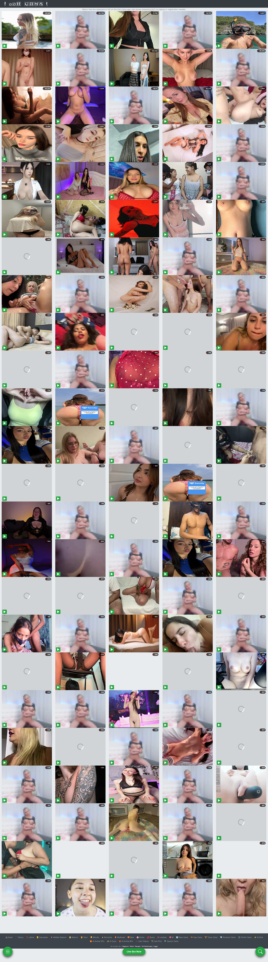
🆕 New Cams (182, 937)
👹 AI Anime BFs (126, 941)
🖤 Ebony (19, 937)
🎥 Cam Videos (142, 941)
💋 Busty (151, 937)
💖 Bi (171, 937)
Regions (126, 946)
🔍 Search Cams (171, 941)
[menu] (8, 951)
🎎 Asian (9, 937)
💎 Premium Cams (228, 937)
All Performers (147, 946)
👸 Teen (84, 937)
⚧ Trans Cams (211, 937)
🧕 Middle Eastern (58, 937)
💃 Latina (30, 937)
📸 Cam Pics (156, 941)
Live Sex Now (134, 951)
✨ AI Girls (258, 937)
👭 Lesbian (162, 937)
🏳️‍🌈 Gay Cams (196, 937)
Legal (156, 946)
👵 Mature (73, 937)
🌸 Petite (140, 937)
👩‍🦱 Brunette (106, 937)
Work (132, 946)
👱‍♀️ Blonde (94, 937)
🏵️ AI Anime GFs (97, 941)
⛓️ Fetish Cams (245, 937)
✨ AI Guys (111, 941)
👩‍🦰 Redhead (119, 937)
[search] (260, 951)
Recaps (137, 946)
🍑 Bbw (130, 937)
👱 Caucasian (42, 937)
